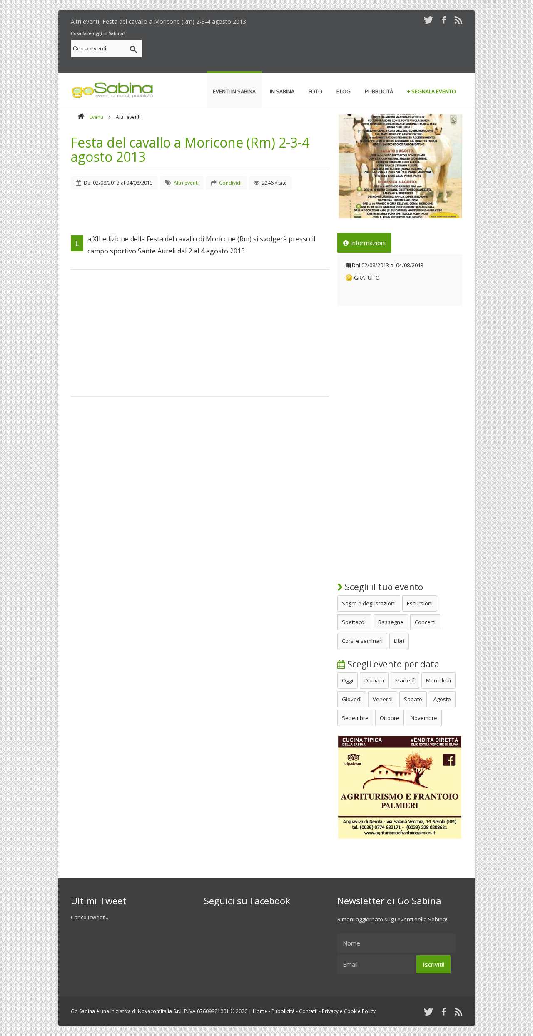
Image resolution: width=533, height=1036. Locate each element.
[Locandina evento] (399, 166)
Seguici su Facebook (247, 900)
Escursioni (420, 603)
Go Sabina (83, 1011)
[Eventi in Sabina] (112, 96)
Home (260, 1011)
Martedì (405, 680)
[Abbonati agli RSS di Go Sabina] (458, 20)
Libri (399, 641)
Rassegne (390, 622)
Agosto (442, 699)
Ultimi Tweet (98, 900)
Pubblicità (283, 1011)
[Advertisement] (310, 49)
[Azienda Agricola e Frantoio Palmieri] (399, 837)
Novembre (424, 718)
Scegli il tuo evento (383, 587)
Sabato (413, 699)
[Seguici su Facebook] (444, 20)
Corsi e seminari (362, 641)
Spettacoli (354, 622)
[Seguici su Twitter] (428, 20)
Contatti (308, 1011)
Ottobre (389, 718)
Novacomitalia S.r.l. (160, 1011)
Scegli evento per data (392, 664)
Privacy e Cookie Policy (349, 1011)
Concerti (425, 622)
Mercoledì (438, 680)
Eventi (96, 116)
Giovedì (351, 699)
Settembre (355, 718)
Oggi (347, 680)
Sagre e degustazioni (369, 603)
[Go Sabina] (80, 116)
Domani (374, 680)
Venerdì (383, 699)
